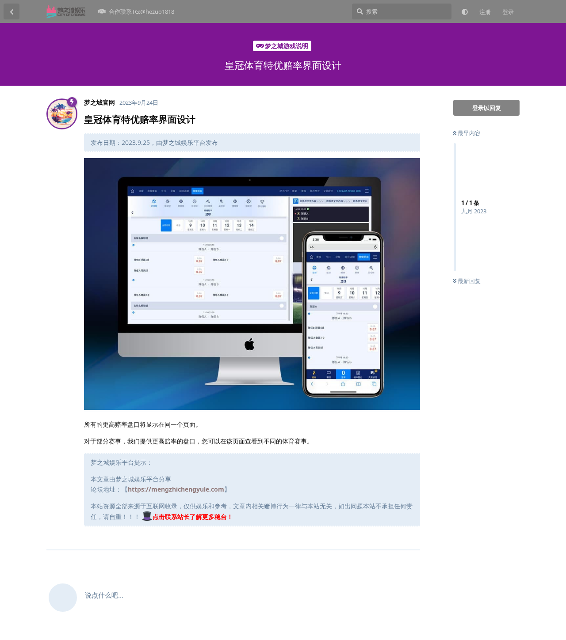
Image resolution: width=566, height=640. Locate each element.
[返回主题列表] (11, 11)
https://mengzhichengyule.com (176, 489)
